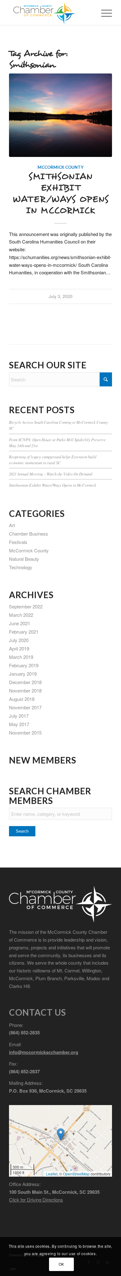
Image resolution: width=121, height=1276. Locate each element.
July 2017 (19, 715)
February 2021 (23, 631)
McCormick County (60, 167)
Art (12, 525)
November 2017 (25, 707)
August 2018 (21, 699)
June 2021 (19, 623)
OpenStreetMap (76, 1173)
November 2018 (25, 690)
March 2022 (21, 615)
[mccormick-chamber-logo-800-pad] (50, 12)
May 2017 (19, 724)
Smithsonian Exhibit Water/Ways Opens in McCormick (60, 193)
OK (61, 1264)
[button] (61, 1134)
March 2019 (21, 657)
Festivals (18, 542)
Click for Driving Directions (36, 1199)
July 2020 (19, 640)
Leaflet (51, 1173)
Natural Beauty (24, 558)
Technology (20, 567)
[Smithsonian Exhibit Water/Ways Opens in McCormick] (60, 115)
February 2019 (23, 665)
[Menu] (103, 12)
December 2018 (25, 682)
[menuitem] (103, 12)
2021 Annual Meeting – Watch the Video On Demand (50, 473)
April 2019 (19, 648)
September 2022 (26, 606)
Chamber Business (28, 533)
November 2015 (25, 732)
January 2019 (23, 673)
